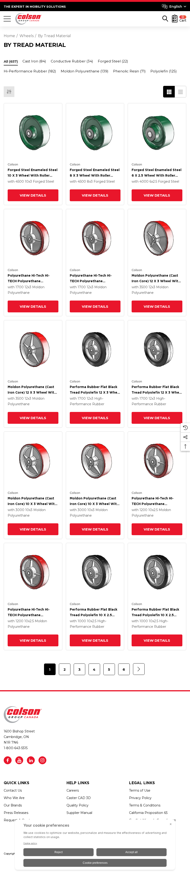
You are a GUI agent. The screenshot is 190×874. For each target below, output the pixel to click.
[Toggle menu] (7, 19)
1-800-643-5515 (16, 748)
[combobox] (174, 6)
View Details (33, 195)
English (175, 6)
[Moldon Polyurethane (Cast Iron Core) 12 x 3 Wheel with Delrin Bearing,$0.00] (33, 349)
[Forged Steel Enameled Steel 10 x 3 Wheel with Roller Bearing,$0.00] (33, 132)
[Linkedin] (31, 760)
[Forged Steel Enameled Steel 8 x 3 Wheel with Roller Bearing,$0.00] (95, 132)
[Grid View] (169, 91)
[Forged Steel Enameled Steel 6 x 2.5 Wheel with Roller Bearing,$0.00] (157, 132)
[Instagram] (42, 760)
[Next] (139, 669)
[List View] (180, 91)
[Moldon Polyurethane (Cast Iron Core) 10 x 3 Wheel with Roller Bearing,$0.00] (33, 460)
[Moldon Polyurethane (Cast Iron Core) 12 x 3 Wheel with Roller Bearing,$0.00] (157, 238)
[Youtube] (19, 760)
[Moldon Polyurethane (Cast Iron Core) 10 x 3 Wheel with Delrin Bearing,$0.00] (95, 460)
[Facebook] (8, 760)
